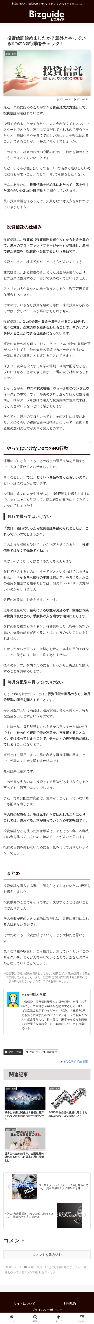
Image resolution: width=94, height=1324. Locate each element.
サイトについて (24, 1303)
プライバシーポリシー (47, 1310)
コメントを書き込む (47, 1254)
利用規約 (70, 1303)
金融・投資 (14, 1051)
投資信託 (34, 1051)
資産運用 (52, 1051)
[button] (85, 822)
